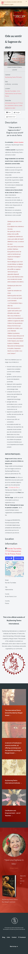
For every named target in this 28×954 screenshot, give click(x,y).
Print (9, 112)
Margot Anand (14, 868)
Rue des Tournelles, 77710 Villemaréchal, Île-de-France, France (13, 551)
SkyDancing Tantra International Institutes (13, 782)
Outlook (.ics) (11, 117)
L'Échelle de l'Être (13, 487)
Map (9, 558)
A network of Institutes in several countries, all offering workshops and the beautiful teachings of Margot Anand (13, 748)
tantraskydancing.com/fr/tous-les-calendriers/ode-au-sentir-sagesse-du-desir (14, 105)
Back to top (13, 946)
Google (17, 112)
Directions (18, 558)
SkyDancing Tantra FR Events (13, 77)
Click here (5, 904)
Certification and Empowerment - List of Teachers (12, 813)
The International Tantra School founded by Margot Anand (13, 712)
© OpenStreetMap (19, 576)
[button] (15, 567)
